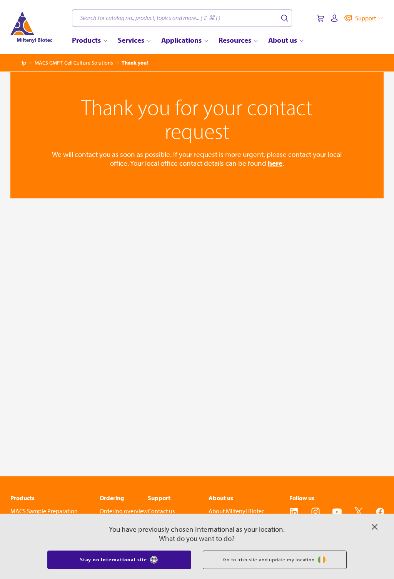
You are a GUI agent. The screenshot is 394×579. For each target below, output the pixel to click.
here (275, 163)
